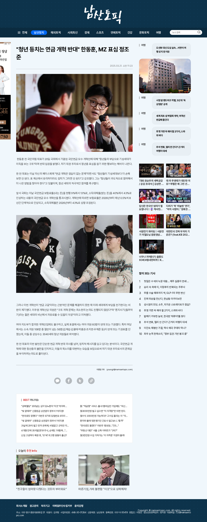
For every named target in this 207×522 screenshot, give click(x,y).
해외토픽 (56, 32)
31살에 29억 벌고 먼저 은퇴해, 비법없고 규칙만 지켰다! (45, 425)
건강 (129, 32)
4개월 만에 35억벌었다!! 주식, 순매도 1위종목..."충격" (45, 430)
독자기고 (45, 505)
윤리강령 (79, 505)
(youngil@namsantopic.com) (120, 369)
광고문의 (34, 505)
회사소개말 (21, 505)
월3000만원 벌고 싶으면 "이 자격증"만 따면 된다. (103, 411)
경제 (86, 32)
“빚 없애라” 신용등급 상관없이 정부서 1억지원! (42, 420)
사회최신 (73, 32)
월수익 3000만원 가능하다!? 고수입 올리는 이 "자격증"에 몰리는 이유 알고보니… (104, 415)
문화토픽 (144, 32)
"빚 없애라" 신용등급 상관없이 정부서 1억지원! (42, 411)
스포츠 (100, 32)
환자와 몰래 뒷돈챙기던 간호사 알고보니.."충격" (102, 420)
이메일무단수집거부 (62, 505)
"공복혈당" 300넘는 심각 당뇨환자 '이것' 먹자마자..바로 (45, 406)
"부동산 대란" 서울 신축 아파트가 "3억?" (98, 430)
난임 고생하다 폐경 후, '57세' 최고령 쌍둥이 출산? (44, 435)
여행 (158, 32)
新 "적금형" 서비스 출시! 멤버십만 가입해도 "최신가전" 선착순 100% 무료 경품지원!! (104, 406)
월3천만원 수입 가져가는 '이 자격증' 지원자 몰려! (102, 435)
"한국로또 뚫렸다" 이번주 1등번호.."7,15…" (99, 425)
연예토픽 (116, 32)
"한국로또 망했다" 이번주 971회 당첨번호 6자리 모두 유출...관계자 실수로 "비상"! (45, 415)
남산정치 (39, 32)
